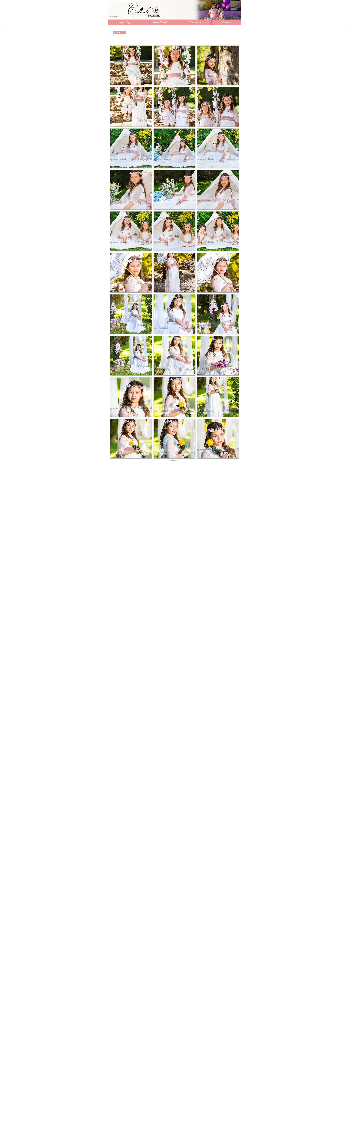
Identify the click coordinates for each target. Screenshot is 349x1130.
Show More (174, 460)
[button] (226, 22)
